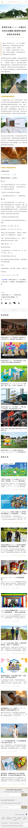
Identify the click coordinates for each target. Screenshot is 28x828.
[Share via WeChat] (23, 16)
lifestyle (7, 299)
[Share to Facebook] (14, 16)
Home (3, 817)
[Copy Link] (26, 16)
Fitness (15, 489)
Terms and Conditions (14, 822)
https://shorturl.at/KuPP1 (10, 275)
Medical (14, 784)
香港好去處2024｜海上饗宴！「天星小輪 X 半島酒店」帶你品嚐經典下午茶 (14, 282)
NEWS (15, 820)
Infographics (23, 489)
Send (24, 794)
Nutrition (15, 555)
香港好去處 (17, 294)
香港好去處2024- (6, 294)
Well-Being (15, 588)
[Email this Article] (17, 16)
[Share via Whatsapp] (20, 16)
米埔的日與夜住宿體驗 (8, 297)
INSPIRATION (21, 37)
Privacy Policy (4, 822)
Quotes (24, 818)
